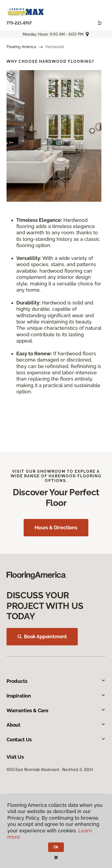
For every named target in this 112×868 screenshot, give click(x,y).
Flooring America (21, 47)
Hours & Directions (56, 527)
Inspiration (19, 696)
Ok (56, 847)
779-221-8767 (19, 23)
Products (17, 681)
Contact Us (19, 739)
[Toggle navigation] (100, 22)
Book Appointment (45, 636)
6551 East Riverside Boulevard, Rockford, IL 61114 (50, 769)
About (13, 725)
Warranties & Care (27, 710)
